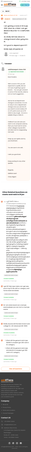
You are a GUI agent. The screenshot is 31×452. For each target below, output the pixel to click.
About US (5, 404)
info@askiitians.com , (8, 447)
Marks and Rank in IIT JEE (10, 15)
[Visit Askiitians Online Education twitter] (13, 443)
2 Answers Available (9, 332)
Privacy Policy (6, 407)
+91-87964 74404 (25, 1)
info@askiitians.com (7, 1)
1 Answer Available (8, 278)
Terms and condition (8, 410)
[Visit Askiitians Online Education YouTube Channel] (21, 443)
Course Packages (7, 413)
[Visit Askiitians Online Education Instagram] (17, 443)
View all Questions (15, 369)
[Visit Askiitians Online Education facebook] (9, 443)
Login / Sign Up (25, 5)
